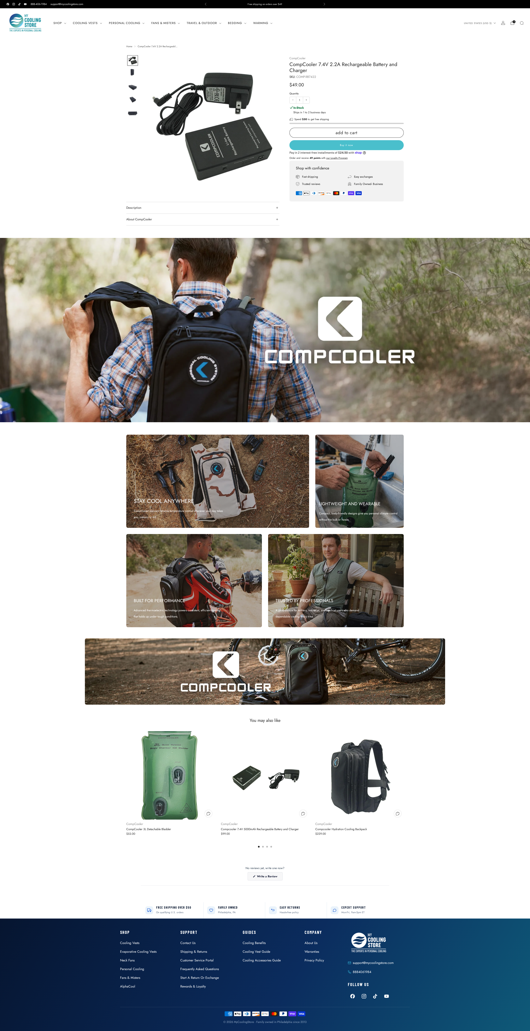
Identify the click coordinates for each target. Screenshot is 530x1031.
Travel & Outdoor (202, 23)
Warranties (312, 951)
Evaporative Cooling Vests (138, 951)
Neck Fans (127, 960)
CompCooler (297, 58)
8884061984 (362, 972)
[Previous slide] (150, 124)
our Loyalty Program (337, 158)
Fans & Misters (163, 23)
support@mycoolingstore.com (67, 4)
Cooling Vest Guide (256, 951)
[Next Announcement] (324, 4)
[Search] (522, 23)
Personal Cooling (124, 23)
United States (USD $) (478, 23)
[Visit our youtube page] (25, 4)
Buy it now (346, 145)
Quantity (294, 93)
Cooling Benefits (254, 943)
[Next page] (404, 776)
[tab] (259, 847)
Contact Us (187, 943)
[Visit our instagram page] (14, 4)
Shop (57, 23)
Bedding (235, 23)
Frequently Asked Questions (199, 969)
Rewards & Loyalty (193, 986)
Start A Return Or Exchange (199, 977)
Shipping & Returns (193, 951)
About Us (311, 943)
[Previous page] (126, 776)
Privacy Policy (314, 960)
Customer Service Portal (197, 960)
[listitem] (265, 4)
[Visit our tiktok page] (19, 4)
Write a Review (269, 877)
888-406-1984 (39, 4)
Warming (260, 23)
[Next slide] (271, 124)
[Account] (503, 23)
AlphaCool (127, 986)
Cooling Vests (85, 23)
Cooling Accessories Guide (262, 960)
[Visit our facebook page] (8, 4)
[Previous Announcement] (205, 4)
